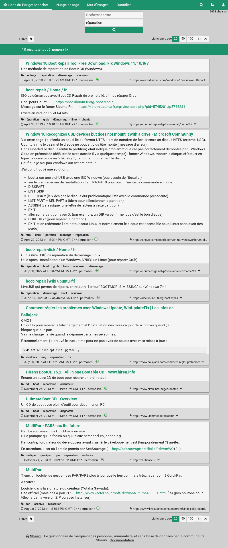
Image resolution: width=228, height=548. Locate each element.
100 (190, 38)
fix (69, 357)
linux (74, 119)
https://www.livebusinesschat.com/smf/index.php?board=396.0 (173, 508)
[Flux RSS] (213, 5)
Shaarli (35, 536)
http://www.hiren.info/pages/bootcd (155, 389)
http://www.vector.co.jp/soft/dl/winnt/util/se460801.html (121, 493)
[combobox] (114, 22)
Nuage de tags (67, 5)
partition (50, 235)
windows (82, 75)
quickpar (46, 455)
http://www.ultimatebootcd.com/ (153, 416)
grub (46, 119)
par (58, 455)
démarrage (65, 75)
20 (175, 38)
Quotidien (124, 5)
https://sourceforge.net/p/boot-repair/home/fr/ (162, 124)
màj (43, 357)
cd (27, 384)
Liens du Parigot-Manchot (27, 5)
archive (39, 504)
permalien (58, 80)
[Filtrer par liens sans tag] (31, 39)
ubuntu (86, 119)
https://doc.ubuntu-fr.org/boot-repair (84, 102)
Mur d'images (97, 5)
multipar (31, 455)
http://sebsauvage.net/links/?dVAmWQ (143, 449)
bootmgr (31, 75)
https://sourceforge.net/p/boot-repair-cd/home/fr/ (164, 271)
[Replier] (195, 123)
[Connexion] (223, 5)
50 (183, 38)
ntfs (28, 235)
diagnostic (66, 411)
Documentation (122, 540)
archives (87, 455)
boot (46, 266)
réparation (58, 49)
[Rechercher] (201, 5)
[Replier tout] (205, 39)
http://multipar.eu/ (144, 460)
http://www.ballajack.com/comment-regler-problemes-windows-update (177, 362)
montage (65, 235)
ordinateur (66, 384)
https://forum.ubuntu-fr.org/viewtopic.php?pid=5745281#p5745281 (132, 106)
